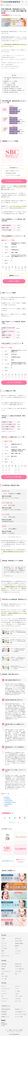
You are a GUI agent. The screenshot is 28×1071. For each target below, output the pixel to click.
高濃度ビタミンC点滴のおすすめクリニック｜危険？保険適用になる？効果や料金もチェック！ (17, 659)
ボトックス (4, 945)
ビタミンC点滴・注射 (19, 968)
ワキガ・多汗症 (5, 976)
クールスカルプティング (6, 971)
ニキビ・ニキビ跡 (18, 996)
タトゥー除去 (4, 978)
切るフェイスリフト (5, 955)
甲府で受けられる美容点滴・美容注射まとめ (14, 90)
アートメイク (4, 943)
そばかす (17, 993)
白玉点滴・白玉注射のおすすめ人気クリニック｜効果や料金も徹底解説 (17, 641)
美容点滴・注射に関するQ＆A (11, 92)
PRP (2, 996)
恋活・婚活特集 (4, 1024)
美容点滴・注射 (5, 15)
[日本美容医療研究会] (10, 2)
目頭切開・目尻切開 (19, 943)
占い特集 (3, 1025)
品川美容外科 (4, 1014)
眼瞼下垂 (17, 945)
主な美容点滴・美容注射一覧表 (11, 86)
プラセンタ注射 (18, 971)
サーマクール (4, 993)
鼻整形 (3, 950)
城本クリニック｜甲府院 (9, 83)
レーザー (17, 988)
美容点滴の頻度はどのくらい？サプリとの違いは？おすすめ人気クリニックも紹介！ (17, 667)
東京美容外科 (4, 1011)
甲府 (11, 15)
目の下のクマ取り (18, 940)
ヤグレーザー (17, 986)
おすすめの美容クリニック (20, 1011)
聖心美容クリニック (19, 1009)
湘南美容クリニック (9, 575)
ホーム (6, 1030)
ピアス (16, 948)
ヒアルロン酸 (4, 948)
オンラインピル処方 (19, 1016)
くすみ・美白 (17, 998)
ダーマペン (4, 986)
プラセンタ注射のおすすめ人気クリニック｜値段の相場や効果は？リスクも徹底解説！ (17, 650)
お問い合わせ (15, 1030)
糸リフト (3, 953)
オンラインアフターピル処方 (20, 1014)
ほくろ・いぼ (17, 1001)
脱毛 (16, 973)
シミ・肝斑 (17, 991)
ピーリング (4, 991)
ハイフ (3, 940)
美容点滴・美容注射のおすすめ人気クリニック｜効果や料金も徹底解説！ (17, 632)
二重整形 (3, 938)
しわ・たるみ (17, 950)
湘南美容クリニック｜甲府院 (10, 81)
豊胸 (2, 973)
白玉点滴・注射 (18, 966)
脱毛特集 (3, 1022)
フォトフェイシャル (5, 988)
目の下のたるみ (18, 938)
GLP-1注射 (4, 966)
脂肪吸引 (3, 968)
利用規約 (21, 1030)
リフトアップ (17, 953)
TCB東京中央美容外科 (6, 1009)
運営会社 (10, 1030)
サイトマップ (18, 1031)
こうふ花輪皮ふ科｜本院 (9, 85)
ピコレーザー (4, 1001)
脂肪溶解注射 (4, 963)
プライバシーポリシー (11, 1031)
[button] (22, 2)
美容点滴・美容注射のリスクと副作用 (12, 88)
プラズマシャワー (5, 998)
